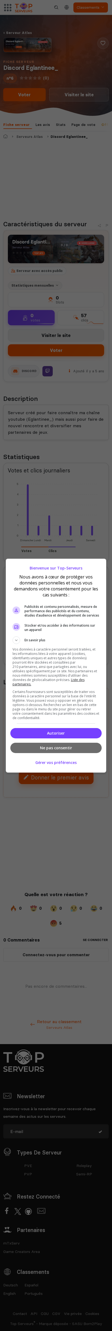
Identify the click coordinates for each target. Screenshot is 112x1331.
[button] (56, 640)
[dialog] (56, 666)
